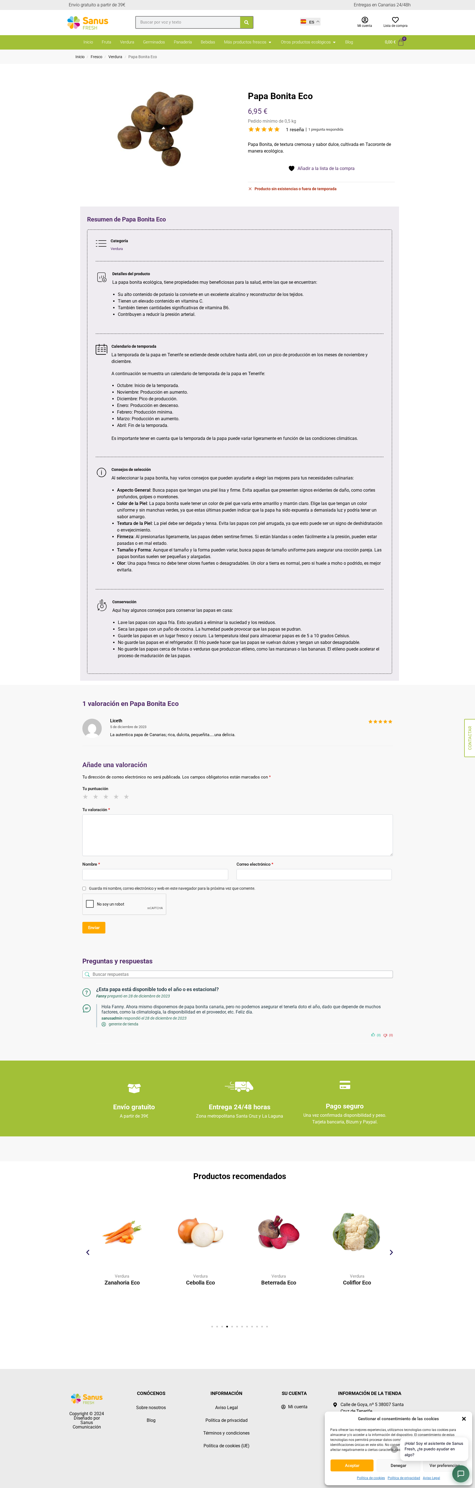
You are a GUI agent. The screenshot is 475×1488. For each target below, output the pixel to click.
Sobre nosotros (151, 1407)
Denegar (398, 1465)
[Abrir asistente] (460, 1473)
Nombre (91, 864)
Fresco (96, 57)
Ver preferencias (445, 1465)
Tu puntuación (95, 788)
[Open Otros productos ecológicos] (334, 42)
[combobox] (188, 22)
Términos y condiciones (226, 1433)
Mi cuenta (364, 26)
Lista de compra (395, 26)
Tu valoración (96, 809)
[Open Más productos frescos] (270, 42)
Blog (151, 1420)
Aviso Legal (431, 1478)
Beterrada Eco (218, 1282)
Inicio (80, 57)
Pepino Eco (375, 1282)
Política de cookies (371, 1478)
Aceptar (352, 1465)
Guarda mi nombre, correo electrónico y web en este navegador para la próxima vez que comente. (172, 888)
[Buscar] (246, 22)
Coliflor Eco (297, 1282)
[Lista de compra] (395, 20)
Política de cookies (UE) (227, 1445)
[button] (464, 1419)
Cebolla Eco (140, 1282)
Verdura (115, 57)
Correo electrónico (255, 864)
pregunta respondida (325, 129)
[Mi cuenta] (365, 20)
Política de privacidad (404, 1478)
